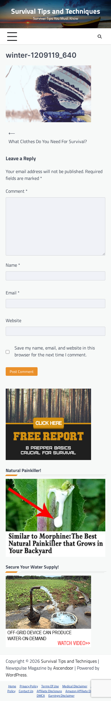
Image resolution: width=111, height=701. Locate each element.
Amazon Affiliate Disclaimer (83, 691)
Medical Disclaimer (74, 686)
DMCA (41, 695)
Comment (17, 191)
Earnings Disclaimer (61, 695)
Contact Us (26, 691)
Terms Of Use (50, 686)
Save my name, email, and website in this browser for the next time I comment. (55, 351)
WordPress (16, 674)
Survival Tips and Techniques (55, 11)
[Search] (99, 36)
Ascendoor (63, 667)
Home (12, 686)
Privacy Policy (29, 686)
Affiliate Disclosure (49, 691)
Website (13, 320)
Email (13, 292)
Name (13, 265)
